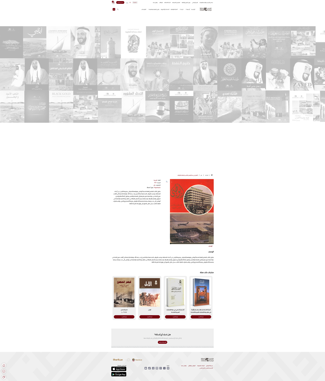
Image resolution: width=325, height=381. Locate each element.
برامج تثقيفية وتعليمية (154, 9)
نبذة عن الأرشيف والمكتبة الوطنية (206, 2)
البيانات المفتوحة (200, 365)
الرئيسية (193, 9)
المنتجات (206, 175)
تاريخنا (182, 9)
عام (201, 175)
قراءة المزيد (201, 316)
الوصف (210, 246)
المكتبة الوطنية (174, 9)
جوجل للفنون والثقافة (186, 2)
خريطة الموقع (209, 365)
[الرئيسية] (212, 175)
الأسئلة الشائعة (167, 2)
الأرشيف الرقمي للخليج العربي (206, 368)
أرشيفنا (188, 9)
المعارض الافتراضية (176, 2)
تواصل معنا (155, 2)
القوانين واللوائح (191, 365)
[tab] (210, 246)
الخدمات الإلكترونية (165, 9)
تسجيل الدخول (120, 2)
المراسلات (143, 9)
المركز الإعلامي (195, 2)
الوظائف (161, 2)
